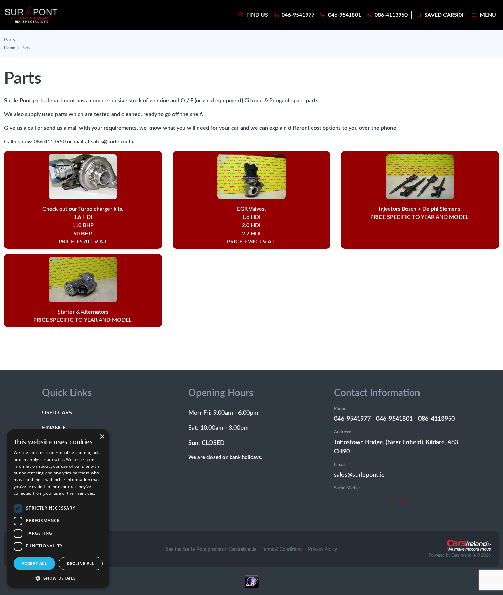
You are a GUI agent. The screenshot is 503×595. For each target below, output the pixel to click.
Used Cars (57, 412)
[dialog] (58, 508)
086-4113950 (436, 419)
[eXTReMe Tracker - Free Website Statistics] (251, 585)
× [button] (101, 436)
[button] (58, 577)
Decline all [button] (80, 563)
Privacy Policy (322, 549)
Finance (54, 428)
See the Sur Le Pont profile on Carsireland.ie (211, 549)
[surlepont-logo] (31, 15)
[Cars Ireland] (469, 545)
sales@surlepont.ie (359, 475)
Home (9, 48)
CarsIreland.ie (463, 555)
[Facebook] (391, 501)
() (443, 15)
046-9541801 (394, 419)
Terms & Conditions (282, 549)
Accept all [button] (34, 563)
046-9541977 (352, 419)
